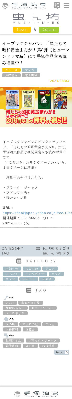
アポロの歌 (30, 324)
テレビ (50, 324)
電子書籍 (31, 75)
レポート (28, 279)
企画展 (47, 279)
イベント (12, 273)
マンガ (29, 70)
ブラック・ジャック (43, 340)
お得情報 (11, 75)
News (22, 29)
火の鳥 (10, 324)
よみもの (32, 268)
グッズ (56, 273)
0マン (10, 302)
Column (49, 29)
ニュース (11, 70)
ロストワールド (43, 308)
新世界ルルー (15, 308)
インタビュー (35, 273)
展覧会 (30, 329)
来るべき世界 (30, 302)
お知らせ (12, 268)
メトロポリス (15, 313)
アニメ (50, 268)
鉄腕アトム (13, 340)
